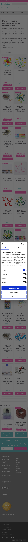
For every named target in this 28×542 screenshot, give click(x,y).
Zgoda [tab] (4, 247)
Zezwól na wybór (14, 292)
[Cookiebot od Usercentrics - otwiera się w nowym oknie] (21, 244)
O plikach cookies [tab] (22, 247)
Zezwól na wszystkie (14, 288)
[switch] (25, 274)
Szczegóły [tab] (13, 247)
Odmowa (14, 296)
